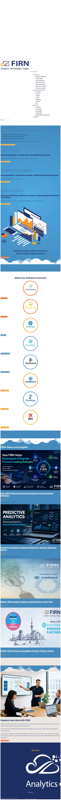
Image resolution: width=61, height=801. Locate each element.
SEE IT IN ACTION (5, 161)
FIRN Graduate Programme (43, 115)
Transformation (4, 390)
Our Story (38, 107)
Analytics (3, 335)
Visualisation (4, 298)
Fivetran (38, 101)
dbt (36, 103)
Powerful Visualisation (16, 170)
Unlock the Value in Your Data (22, 130)
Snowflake (38, 92)
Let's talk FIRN (4, 257)
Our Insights (39, 111)
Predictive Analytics (41, 88)
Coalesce (38, 93)
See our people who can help (7, 144)
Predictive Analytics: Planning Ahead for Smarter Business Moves (28, 548)
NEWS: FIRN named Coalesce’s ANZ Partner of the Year (26, 601)
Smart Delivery (11, 150)
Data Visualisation (40, 82)
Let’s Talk (35, 117)
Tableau (38, 95)
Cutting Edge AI (11, 190)
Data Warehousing (40, 84)
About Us (35, 105)
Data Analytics (39, 78)
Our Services (36, 74)
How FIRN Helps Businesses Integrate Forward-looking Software (26, 494)
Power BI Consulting (41, 86)
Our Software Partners (39, 90)
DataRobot (38, 99)
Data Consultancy (40, 80)
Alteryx (37, 97)
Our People (38, 109)
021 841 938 (35, 750)
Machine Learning (5, 372)
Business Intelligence (41, 76)
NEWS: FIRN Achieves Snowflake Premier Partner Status (27, 651)
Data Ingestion (4, 409)
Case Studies (39, 113)
